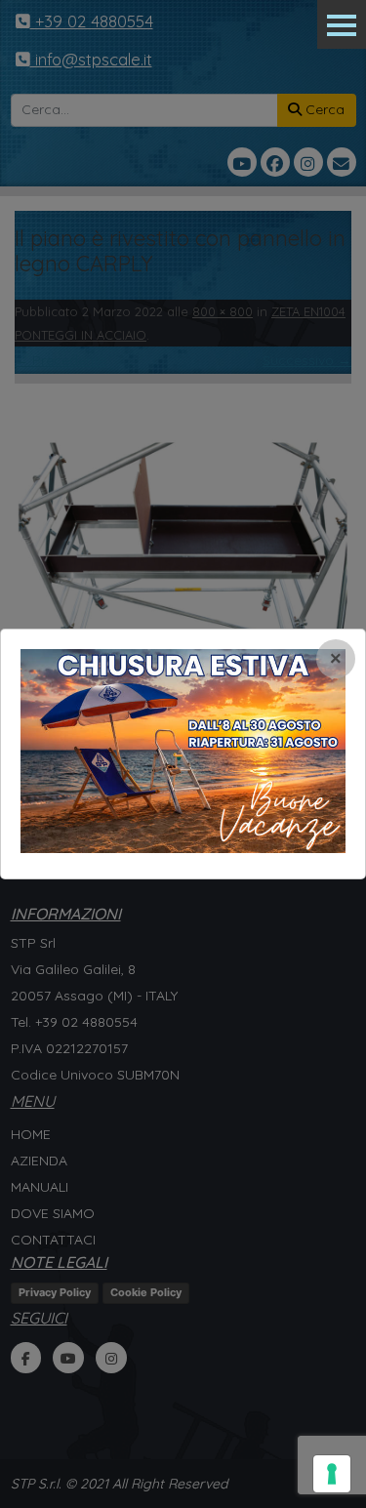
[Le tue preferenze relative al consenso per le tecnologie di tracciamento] (331, 1473)
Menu (341, 24)
